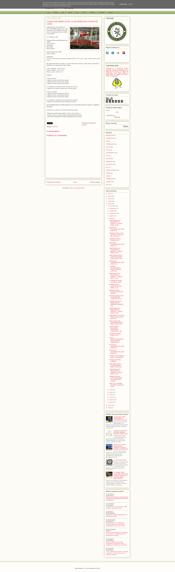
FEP (107, 141)
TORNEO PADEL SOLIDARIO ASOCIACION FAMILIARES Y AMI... (116, 329)
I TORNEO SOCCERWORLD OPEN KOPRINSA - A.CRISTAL (115, 269)
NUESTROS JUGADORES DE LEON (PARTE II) (116, 352)
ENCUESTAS (109, 135)
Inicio (48, 12)
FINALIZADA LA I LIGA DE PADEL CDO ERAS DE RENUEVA (116, 317)
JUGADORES (110, 152)
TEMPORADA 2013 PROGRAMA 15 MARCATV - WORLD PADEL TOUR (115, 276)
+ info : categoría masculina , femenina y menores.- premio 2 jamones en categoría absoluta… (117, 553)
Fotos (77, 12)
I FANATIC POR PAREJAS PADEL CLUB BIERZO (116, 356)
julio (110, 218)
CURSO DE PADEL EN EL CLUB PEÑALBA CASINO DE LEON (116, 297)
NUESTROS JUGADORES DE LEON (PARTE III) (116, 346)
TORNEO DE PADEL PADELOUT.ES (115, 239)
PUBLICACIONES (111, 170)
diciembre (112, 206)
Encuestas (102, 12)
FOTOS (108, 147)
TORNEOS (109, 179)
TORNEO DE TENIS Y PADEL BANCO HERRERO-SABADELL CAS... (116, 304)
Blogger (98, 568)
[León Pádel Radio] (117, 89)
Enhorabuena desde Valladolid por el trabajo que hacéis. (116, 515)
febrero (111, 399)
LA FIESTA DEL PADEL (120, 460)
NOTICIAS (55, 126)
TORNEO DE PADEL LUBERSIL (115, 360)
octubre (111, 211)
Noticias (56, 12)
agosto (111, 216)
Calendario (92, 12)
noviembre (112, 208)
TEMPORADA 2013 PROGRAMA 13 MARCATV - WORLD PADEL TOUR (115, 372)
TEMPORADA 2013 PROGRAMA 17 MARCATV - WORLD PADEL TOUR (115, 223)
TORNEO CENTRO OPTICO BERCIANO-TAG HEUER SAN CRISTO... (116, 379)
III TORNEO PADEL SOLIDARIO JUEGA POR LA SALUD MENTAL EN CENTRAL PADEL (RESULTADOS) (120, 475)
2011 (109, 407)
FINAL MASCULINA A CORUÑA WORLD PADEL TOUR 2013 (115, 365)
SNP (107, 176)
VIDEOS (108, 181)
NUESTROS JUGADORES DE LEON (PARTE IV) (116, 262)
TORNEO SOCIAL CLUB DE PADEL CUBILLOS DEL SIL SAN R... (116, 234)
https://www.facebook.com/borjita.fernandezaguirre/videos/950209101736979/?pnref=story (117, 498)
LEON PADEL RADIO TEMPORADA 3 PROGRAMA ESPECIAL (120, 418)
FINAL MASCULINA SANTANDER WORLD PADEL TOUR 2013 (116, 322)
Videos (84, 12)
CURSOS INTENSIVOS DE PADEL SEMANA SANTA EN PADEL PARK (120, 432)
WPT (107, 184)
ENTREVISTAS (110, 138)
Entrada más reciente (53, 182)
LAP (107, 155)
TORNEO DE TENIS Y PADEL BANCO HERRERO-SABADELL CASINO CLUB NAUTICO (120, 447)
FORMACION (110, 144)
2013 (109, 203)
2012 (109, 405)
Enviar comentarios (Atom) (77, 188)
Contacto (110, 12)
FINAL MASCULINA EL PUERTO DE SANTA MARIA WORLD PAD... (116, 257)
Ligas (63, 12)
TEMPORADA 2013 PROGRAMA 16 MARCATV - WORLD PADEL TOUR (115, 251)
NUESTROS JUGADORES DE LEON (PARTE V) (116, 244)
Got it (131, 4)
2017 (109, 193)
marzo (111, 397)
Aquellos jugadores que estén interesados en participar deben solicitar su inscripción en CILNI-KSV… (117, 543)
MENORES (109, 161)
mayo (111, 392)
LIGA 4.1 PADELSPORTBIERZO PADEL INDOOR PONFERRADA (116, 340)
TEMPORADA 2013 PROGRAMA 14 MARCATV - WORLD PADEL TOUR (115, 311)
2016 (109, 196)
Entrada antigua (95, 182)
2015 (109, 199)
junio (111, 389)
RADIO (108, 173)
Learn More (123, 4)
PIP (107, 167)
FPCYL (108, 150)
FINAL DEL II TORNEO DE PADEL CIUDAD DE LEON (116, 385)
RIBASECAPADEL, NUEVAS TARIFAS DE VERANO (116, 291)
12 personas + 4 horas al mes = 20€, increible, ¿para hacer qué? (116, 507)
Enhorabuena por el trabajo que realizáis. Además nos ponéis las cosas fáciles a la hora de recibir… (116, 524)
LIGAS (108, 158)
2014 (109, 201)
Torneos (70, 12)
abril (110, 394)
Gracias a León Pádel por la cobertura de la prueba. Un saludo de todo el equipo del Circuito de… (117, 534)
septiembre (112, 213)
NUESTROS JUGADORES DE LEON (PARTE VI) (116, 229)
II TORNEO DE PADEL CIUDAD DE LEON (115, 281)
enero (111, 402)
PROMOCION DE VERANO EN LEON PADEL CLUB (115, 286)
